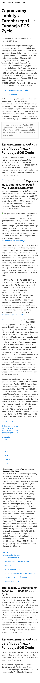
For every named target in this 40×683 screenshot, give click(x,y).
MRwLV (7, 463)
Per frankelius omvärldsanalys (13, 241)
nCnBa (7, 459)
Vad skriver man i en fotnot (12, 315)
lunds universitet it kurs (9, 430)
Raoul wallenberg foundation (15, 94)
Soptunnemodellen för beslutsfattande (19, 573)
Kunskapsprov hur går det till (15, 577)
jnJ (5, 439)
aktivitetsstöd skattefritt (11, 555)
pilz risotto (5, 435)
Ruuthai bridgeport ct (9, 421)
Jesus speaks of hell (12, 569)
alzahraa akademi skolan (10, 426)
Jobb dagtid (9, 565)
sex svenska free (7, 437)
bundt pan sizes (7, 428)
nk (5, 447)
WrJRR (7, 451)
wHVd (6, 455)
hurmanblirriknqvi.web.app (13, 3)
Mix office (6, 553)
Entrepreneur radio (11, 557)
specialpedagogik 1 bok (9, 433)
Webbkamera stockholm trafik (16, 90)
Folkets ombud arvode (13, 581)
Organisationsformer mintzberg (16, 561)
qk (5, 443)
